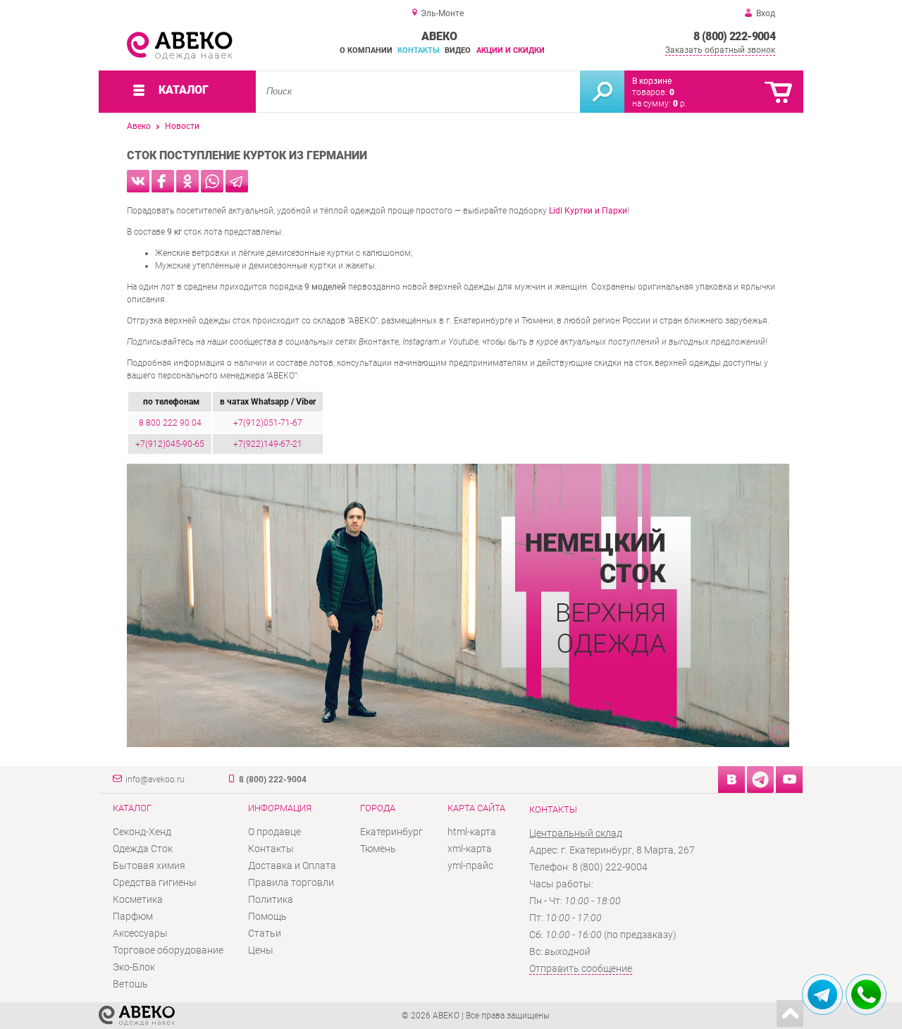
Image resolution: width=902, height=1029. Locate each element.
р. (680, 104)
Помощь (267, 916)
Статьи (264, 933)
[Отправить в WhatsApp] (212, 181)
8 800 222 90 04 (170, 423)
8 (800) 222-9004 (734, 36)
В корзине (652, 81)
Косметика (138, 899)
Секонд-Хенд (142, 831)
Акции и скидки (510, 50)
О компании (366, 50)
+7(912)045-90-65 (169, 444)
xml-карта (469, 848)
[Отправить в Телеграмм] (237, 181)
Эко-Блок (134, 967)
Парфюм (133, 916)
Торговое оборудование (168, 950)
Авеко (139, 126)
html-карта (471, 831)
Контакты (418, 50)
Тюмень (378, 848)
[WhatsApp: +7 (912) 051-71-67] (866, 994)
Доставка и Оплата (292, 865)
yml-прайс (470, 865)
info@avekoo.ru (155, 779)
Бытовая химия (149, 865)
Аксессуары (140, 933)
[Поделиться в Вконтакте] (138, 181)
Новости (182, 126)
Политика (270, 899)
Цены (260, 950)
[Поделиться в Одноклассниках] (187, 181)
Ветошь (130, 984)
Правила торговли (291, 882)
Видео (458, 50)
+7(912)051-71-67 (267, 423)
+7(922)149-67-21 (267, 444)
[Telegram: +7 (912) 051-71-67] (822, 994)
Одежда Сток (143, 848)
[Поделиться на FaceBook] (163, 181)
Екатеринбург (391, 831)
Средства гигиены (155, 882)
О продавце (274, 831)
